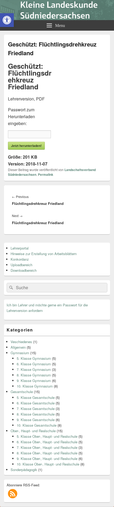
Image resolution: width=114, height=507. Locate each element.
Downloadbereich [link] (24, 270)
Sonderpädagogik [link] (24, 469)
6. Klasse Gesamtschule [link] (36, 402)
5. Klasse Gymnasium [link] (34, 358)
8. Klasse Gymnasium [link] (34, 374)
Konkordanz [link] (20, 259)
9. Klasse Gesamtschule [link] (36, 419)
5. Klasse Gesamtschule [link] (36, 397)
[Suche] (11, 287)
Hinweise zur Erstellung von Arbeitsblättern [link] (44, 253)
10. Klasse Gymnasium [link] (35, 386)
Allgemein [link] (18, 347)
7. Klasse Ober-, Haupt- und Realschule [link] (47, 447)
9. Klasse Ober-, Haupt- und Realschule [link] (47, 458)
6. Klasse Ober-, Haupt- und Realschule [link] (47, 441)
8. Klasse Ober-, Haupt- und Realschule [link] (47, 452)
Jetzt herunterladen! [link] (26, 145)
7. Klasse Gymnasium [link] (34, 369)
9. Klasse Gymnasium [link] (34, 380)
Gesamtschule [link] (22, 391)
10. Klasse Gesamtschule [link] (36, 425)
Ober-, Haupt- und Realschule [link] (33, 430)
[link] (7, 20)
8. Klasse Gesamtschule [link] (36, 414)
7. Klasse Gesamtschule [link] (36, 408)
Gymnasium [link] (20, 352)
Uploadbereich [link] (21, 264)
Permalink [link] (45, 174)
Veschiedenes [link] (21, 341)
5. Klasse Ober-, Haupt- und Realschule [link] (47, 436)
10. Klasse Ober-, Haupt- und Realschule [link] (48, 464)
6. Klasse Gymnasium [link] (34, 363)
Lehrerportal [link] (20, 248)
